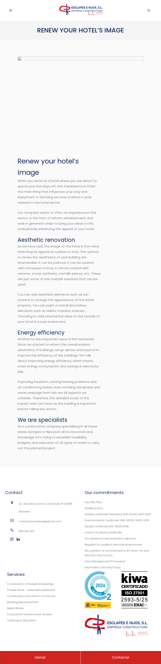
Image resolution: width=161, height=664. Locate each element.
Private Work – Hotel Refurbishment (31, 590)
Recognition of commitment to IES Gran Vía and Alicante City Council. (117, 553)
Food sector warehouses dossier (29, 614)
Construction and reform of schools (31, 596)
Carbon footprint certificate (103, 532)
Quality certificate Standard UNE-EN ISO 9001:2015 (118, 514)
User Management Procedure (105, 561)
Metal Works (15, 608)
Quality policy (94, 508)
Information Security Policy (103, 567)
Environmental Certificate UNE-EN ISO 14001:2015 (117, 520)
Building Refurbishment (22, 602)
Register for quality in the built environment (113, 545)
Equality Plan (93, 502)
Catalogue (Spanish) (21, 620)
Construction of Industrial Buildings (30, 584)
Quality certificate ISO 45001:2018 (107, 526)
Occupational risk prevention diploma (110, 538)
